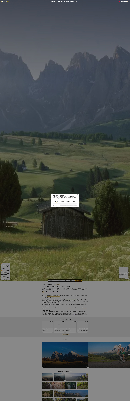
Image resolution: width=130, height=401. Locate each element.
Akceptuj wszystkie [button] (72, 205)
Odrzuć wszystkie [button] (63, 205)
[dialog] (65, 200)
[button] (56, 205)
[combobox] (77, 194)
